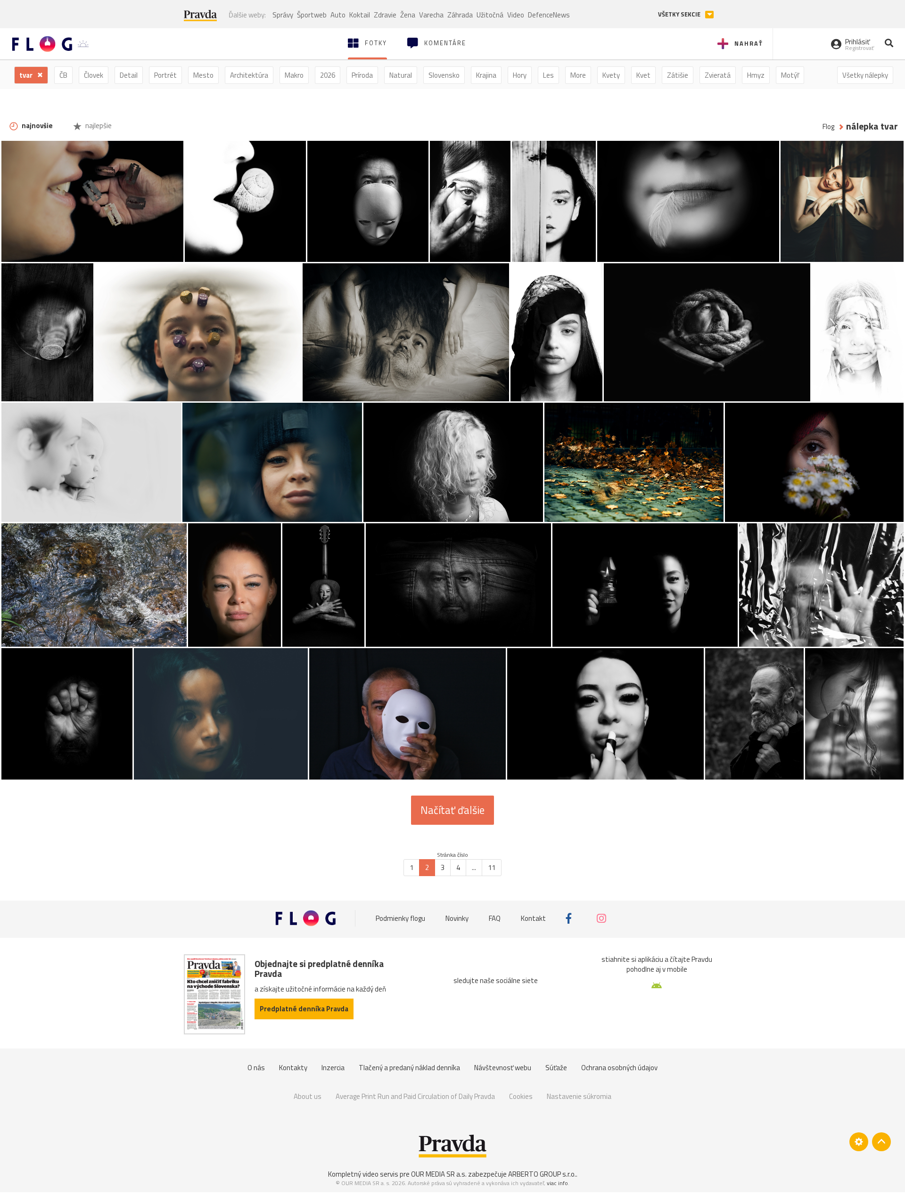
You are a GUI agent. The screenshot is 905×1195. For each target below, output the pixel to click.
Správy (282, 14)
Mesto (203, 75)
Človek (93, 75)
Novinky (457, 918)
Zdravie (385, 14)
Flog (828, 126)
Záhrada (460, 14)
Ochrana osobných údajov (619, 1068)
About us (307, 1096)
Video (515, 14)
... (474, 867)
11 (491, 867)
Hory (520, 75)
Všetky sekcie (680, 14)
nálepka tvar (872, 126)
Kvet (643, 75)
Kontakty (293, 1068)
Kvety (611, 75)
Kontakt (533, 918)
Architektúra (249, 75)
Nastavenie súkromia (579, 1096)
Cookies (521, 1096)
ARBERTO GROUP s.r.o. (542, 1174)
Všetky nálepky (865, 75)
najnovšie (36, 125)
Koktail (359, 14)
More (578, 75)
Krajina (486, 75)
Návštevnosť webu (502, 1068)
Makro (294, 75)
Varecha (431, 14)
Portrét (165, 75)
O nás (256, 1068)
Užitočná (490, 14)
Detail (129, 75)
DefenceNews (549, 14)
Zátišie (677, 75)
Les (548, 75)
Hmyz (756, 75)
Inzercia (333, 1068)
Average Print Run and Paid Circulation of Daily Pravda (415, 1096)
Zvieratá (718, 75)
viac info (557, 1183)
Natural (400, 75)
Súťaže (556, 1068)
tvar (26, 75)
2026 (327, 75)
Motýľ (790, 75)
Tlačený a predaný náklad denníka (409, 1068)
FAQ (495, 918)
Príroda (362, 75)
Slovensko (444, 75)
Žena (407, 14)
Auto (338, 14)
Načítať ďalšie (452, 810)
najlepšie (98, 125)
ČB (63, 75)
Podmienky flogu (400, 918)
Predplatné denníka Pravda (304, 1008)
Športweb (312, 14)
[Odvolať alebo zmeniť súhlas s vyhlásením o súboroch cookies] (858, 1141)
